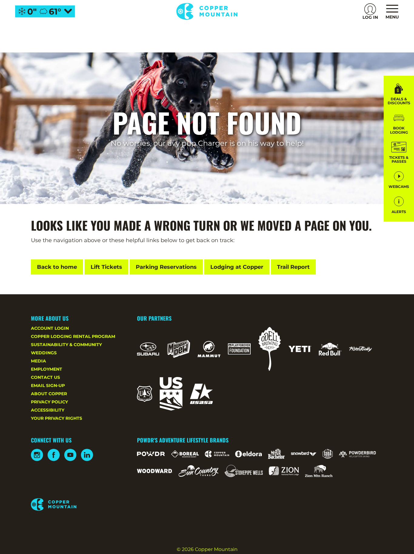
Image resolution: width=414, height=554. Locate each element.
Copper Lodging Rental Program (73, 336)
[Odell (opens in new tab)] (269, 349)
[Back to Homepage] (76, 505)
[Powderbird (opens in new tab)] (357, 454)
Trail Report (293, 267)
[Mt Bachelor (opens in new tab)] (276, 454)
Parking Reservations (166, 267)
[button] (399, 123)
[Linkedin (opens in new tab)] (87, 455)
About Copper (49, 393)
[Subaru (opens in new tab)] (148, 348)
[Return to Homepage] (206, 11)
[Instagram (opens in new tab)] (37, 455)
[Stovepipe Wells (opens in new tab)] (244, 471)
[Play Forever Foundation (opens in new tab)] (239, 349)
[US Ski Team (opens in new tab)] (171, 394)
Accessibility (47, 410)
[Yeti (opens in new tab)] (300, 349)
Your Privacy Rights (56, 418)
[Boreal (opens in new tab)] (185, 453)
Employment (46, 369)
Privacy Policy (49, 402)
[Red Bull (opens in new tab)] (330, 349)
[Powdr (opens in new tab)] (151, 454)
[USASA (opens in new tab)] (201, 394)
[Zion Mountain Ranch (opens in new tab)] (318, 471)
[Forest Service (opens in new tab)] (144, 394)
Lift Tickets (106, 267)
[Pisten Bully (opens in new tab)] (360, 349)
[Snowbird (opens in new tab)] (303, 454)
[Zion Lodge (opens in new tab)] (284, 471)
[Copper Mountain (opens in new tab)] (217, 454)
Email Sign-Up (48, 385)
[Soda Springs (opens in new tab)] (327, 454)
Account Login (50, 328)
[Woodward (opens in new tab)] (154, 471)
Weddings (44, 352)
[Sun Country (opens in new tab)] (199, 471)
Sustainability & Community (66, 344)
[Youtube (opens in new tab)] (70, 455)
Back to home (57, 267)
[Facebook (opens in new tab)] (54, 455)
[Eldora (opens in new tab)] (248, 454)
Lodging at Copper (236, 267)
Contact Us (45, 377)
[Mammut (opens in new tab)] (209, 349)
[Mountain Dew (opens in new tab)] (178, 349)
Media (38, 361)
